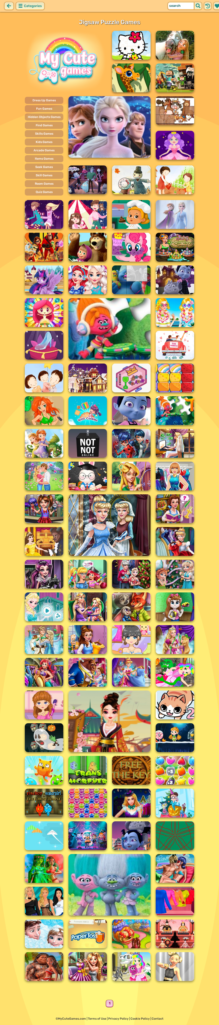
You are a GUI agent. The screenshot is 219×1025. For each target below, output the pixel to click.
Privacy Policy (118, 1019)
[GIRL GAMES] (66, 61)
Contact (157, 1019)
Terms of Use (97, 1019)
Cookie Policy (140, 1019)
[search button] (198, 6)
